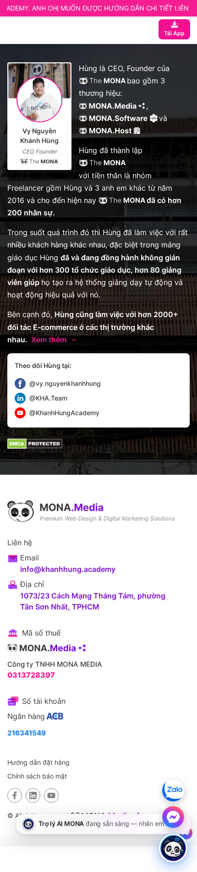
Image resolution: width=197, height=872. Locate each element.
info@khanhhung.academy (67, 569)
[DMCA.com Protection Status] (34, 444)
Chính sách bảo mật (37, 776)
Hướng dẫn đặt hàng (38, 762)
